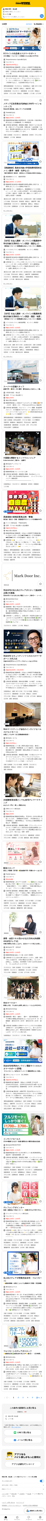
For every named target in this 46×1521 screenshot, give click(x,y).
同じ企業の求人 (8, 210)
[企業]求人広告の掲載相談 (30, 1505)
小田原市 (22, 1494)
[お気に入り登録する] (40, 47)
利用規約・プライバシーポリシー (11, 1505)
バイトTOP (5, 1494)
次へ (38, 1398)
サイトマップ (20, 1502)
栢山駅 (29, 1494)
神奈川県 (14, 1494)
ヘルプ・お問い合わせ (8, 1502)
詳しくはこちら (16, 1427)
